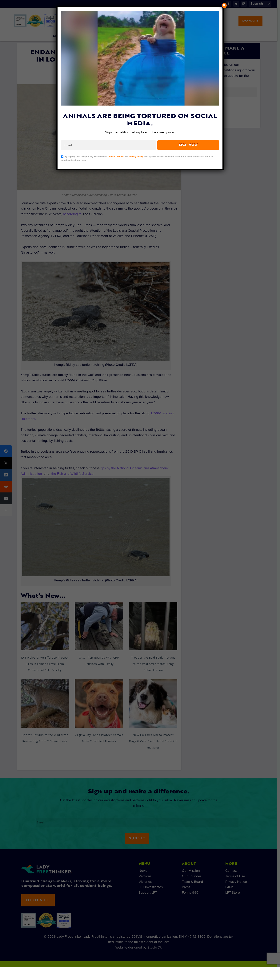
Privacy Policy (136, 156)
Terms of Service (115, 156)
